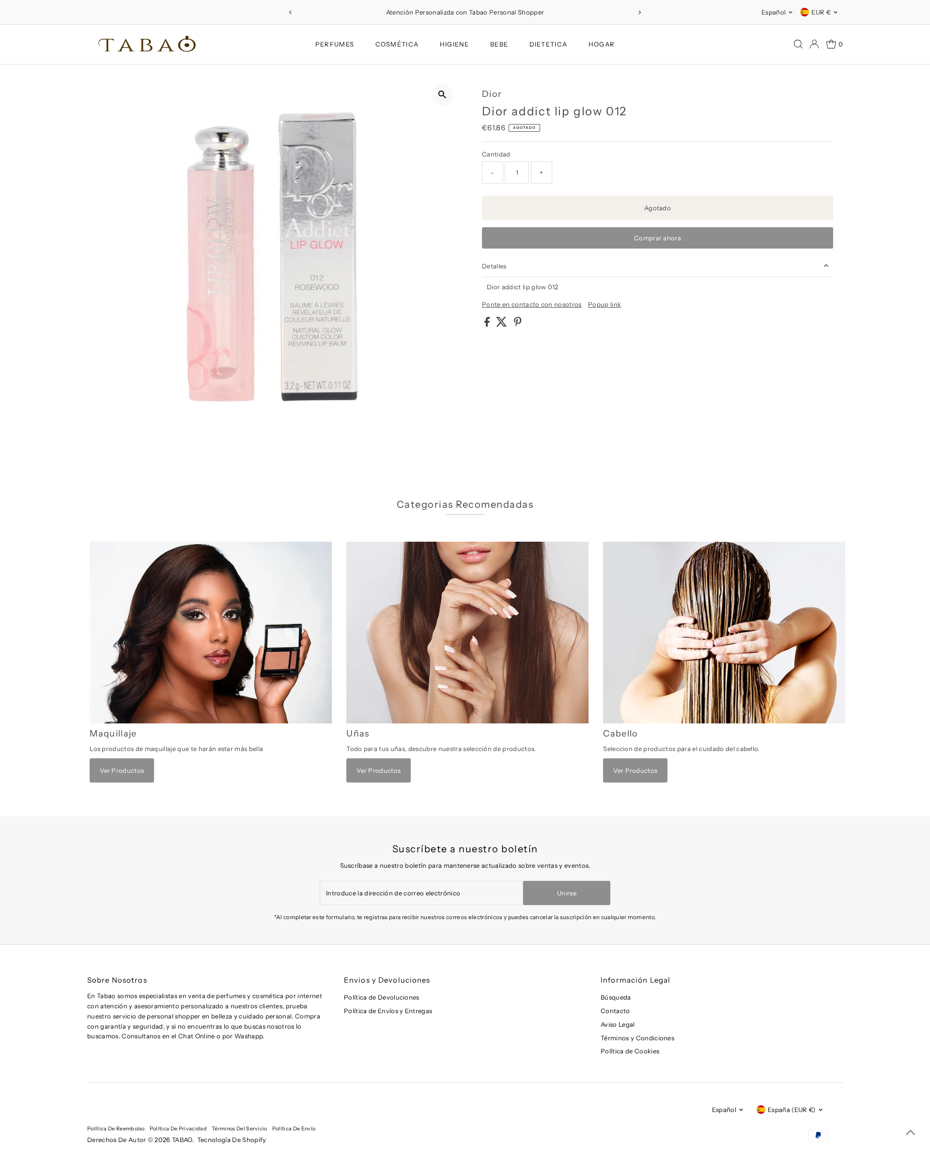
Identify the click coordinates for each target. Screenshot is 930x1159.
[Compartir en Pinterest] (518, 324)
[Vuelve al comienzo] (910, 1132)
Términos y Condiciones (637, 1038)
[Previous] (290, 12)
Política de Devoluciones (381, 997)
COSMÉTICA (397, 44)
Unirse (566, 893)
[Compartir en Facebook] (487, 324)
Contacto (615, 1011)
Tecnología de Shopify (231, 1139)
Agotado (657, 208)
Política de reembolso (116, 1128)
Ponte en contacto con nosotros (532, 304)
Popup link (604, 304)
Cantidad (496, 154)
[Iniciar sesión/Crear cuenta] (814, 44)
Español (773, 12)
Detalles (494, 266)
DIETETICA (548, 44)
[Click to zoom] (442, 95)
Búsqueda (616, 997)
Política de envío (294, 1128)
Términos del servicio (239, 1128)
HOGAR (602, 44)
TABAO (182, 1139)
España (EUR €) (792, 1109)
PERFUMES (334, 44)
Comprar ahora (657, 238)
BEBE (499, 44)
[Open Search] (798, 44)
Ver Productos (122, 770)
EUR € (821, 12)
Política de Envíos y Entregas (388, 1011)
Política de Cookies (630, 1051)
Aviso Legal (618, 1024)
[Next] (640, 12)
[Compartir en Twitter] (502, 324)
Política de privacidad (178, 1128)
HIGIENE (454, 44)
